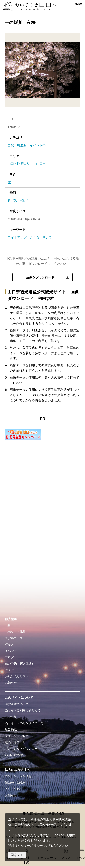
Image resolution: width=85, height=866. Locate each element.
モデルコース (14, 638)
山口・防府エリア (20, 163)
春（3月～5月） (19, 200)
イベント (11, 650)
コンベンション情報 (18, 776)
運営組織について (17, 704)
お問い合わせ (14, 754)
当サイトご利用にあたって (23, 710)
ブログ (9, 657)
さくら (34, 237)
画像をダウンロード (40, 277)
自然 (11, 145)
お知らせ (11, 682)
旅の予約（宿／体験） (20, 663)
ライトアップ (17, 237)
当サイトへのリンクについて (24, 723)
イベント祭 (38, 145)
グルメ (9, 644)
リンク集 (11, 716)
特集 (8, 625)
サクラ (47, 237)
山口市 (41, 163)
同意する (17, 855)
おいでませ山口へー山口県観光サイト (28, 6)
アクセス (11, 670)
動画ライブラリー (17, 742)
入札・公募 (12, 789)
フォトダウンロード (18, 735)
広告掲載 (11, 729)
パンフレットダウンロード (23, 748)
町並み (22, 145)
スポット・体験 (15, 631)
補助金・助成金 (15, 782)
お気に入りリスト (17, 676)
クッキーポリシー (30, 845)
